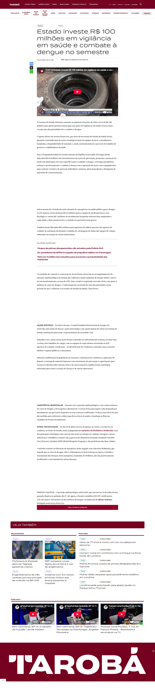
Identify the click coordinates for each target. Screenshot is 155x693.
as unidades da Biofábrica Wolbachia (96, 430)
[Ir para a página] (141, 4)
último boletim (105, 499)
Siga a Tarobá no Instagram (77, 507)
